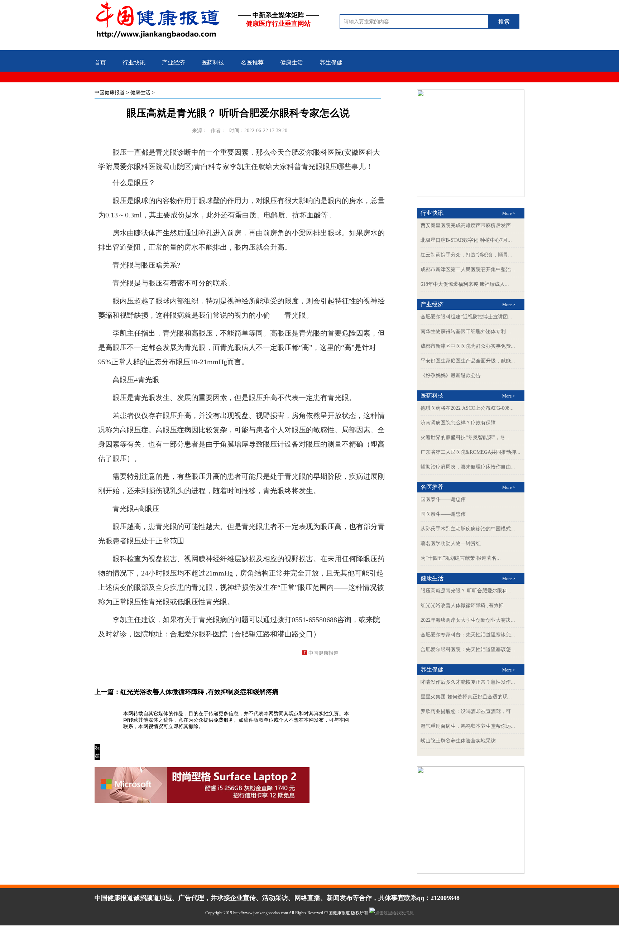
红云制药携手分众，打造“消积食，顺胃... (466, 254)
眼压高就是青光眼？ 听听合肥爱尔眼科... (466, 590)
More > (508, 213)
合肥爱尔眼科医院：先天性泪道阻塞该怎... (468, 649)
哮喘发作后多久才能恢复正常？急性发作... (468, 682)
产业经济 (173, 62)
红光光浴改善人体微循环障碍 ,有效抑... (464, 605)
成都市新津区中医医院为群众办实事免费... (468, 346)
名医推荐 (252, 62)
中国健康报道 (110, 92)
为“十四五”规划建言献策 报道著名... (461, 558)
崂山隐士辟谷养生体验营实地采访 (458, 740)
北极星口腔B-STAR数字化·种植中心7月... (466, 240)
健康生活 (291, 62)
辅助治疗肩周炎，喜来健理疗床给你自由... (468, 467)
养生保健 (331, 62)
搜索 (504, 22)
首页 (100, 62)
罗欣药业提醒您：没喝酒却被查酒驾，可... (468, 711)
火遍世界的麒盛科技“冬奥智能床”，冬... (465, 437)
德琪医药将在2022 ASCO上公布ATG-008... (467, 408)
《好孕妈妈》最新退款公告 (451, 375)
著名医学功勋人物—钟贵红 (451, 543)
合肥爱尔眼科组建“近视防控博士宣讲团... (466, 316)
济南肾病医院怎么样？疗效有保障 (458, 422)
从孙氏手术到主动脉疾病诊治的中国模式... (468, 528)
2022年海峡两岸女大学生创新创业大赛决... (468, 620)
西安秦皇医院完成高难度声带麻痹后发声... (468, 225)
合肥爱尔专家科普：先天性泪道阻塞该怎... (468, 634)
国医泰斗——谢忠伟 (443, 499)
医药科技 (212, 62)
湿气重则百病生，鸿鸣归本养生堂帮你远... (468, 726)
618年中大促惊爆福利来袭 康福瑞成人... (465, 284)
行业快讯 (134, 62)
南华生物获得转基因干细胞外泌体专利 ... (466, 331)
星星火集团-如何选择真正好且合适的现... (466, 696)
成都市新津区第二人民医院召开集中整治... (468, 269)
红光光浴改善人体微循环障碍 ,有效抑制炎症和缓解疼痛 (199, 691)
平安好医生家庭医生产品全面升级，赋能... (468, 361)
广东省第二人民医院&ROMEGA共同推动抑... (470, 452)
